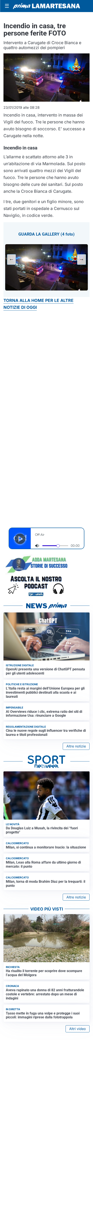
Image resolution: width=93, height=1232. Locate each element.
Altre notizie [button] (76, 746)
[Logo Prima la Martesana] (46, 6)
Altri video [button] (77, 1029)
